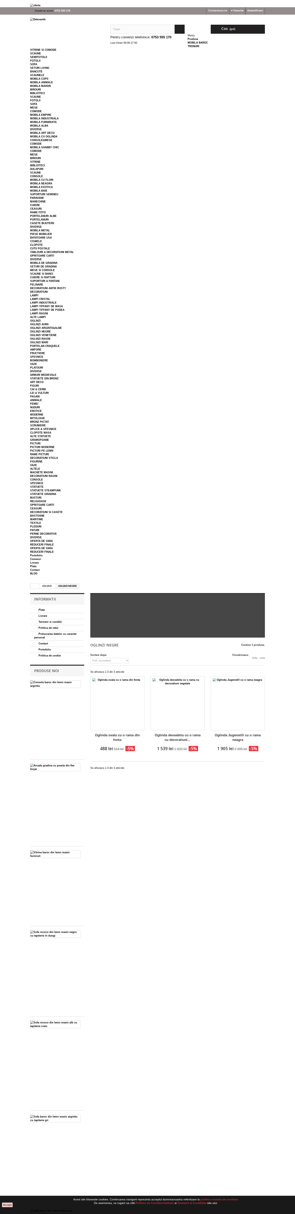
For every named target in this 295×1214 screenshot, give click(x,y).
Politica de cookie (49, 655)
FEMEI (34, 403)
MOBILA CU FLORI (41, 179)
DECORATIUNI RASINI (43, 475)
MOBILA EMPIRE (40, 114)
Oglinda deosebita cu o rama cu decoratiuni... (177, 737)
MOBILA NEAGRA (41, 183)
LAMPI (34, 295)
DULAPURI (36, 169)
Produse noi (46, 670)
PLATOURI (36, 367)
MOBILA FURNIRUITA (43, 122)
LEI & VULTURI (39, 392)
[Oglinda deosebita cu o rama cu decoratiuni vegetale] (178, 703)
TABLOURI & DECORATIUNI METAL (52, 252)
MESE (34, 107)
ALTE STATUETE (40, 436)
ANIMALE (36, 400)
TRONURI (193, 46)
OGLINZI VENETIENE (43, 335)
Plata (33, 566)
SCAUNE (35, 53)
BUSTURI (36, 497)
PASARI (35, 396)
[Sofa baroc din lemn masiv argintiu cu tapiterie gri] (55, 1118)
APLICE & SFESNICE (43, 429)
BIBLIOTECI (37, 93)
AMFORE (35, 349)
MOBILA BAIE (38, 190)
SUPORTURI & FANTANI (45, 280)
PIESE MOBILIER (41, 234)
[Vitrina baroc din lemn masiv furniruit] (55, 854)
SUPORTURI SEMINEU (44, 194)
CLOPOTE (36, 244)
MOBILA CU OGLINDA (43, 136)
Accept (7, 1204)
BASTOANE (37, 515)
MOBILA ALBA (39, 125)
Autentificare (255, 10)
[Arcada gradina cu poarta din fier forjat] (55, 767)
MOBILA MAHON (40, 85)
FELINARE (36, 284)
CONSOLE (36, 176)
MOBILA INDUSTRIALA (44, 118)
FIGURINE (36, 461)
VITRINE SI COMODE (43, 49)
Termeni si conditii (50, 621)
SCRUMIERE (38, 425)
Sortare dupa (98, 654)
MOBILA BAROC (198, 42)
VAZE (33, 364)
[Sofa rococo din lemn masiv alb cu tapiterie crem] (55, 1024)
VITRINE (35, 161)
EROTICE (36, 410)
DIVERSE (36, 129)
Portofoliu (36, 555)
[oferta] (147, 5)
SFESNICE (36, 356)
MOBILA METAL (40, 230)
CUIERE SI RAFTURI (42, 277)
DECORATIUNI (39, 291)
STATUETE (37, 486)
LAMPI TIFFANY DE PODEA (47, 309)
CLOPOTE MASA (40, 432)
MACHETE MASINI (41, 472)
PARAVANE (37, 197)
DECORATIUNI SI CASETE (46, 512)
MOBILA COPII (39, 78)
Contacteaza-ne (217, 10)
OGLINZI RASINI (40, 338)
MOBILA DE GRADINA (43, 262)
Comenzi (35, 559)
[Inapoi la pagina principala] (34, 586)
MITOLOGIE (37, 418)
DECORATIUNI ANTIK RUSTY (48, 288)
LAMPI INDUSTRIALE (43, 302)
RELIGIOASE (38, 501)
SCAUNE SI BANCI (41, 273)
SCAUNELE (37, 75)
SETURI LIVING (39, 67)
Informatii (45, 599)
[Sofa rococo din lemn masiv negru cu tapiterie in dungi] (55, 934)
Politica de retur (48, 627)
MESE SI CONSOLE (42, 270)
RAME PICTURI (39, 454)
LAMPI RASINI (39, 313)
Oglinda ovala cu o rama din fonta (117, 737)
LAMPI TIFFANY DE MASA (46, 306)
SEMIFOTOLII (38, 57)
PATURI (34, 530)
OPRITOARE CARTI (42, 255)
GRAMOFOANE (39, 439)
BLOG (34, 573)
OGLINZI (35, 320)
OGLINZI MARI (39, 342)
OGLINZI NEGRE (40, 331)
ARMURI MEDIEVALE (43, 374)
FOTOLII (35, 60)
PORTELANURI (39, 219)
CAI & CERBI (38, 389)
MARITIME (36, 519)
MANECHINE (38, 201)
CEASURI (36, 208)
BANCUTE (36, 71)
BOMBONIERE (39, 360)
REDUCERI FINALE (42, 544)
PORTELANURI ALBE (43, 215)
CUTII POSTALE (40, 248)
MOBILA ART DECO (42, 132)
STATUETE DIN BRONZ (44, 378)
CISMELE (36, 241)
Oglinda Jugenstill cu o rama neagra (238, 737)
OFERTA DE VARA (41, 540)
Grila (254, 658)
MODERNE (36, 414)
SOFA (33, 64)
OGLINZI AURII (39, 324)
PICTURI (35, 443)
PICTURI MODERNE (42, 447)
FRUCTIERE (37, 353)
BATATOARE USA (41, 237)
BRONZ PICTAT (39, 421)
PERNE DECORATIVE (43, 533)
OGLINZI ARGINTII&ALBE (46, 327)
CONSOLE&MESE (41, 140)
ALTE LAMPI (38, 317)
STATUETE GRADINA (43, 494)
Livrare (34, 562)
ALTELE (35, 468)
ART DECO (37, 382)
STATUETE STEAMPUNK (45, 490)
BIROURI (35, 89)
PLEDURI (36, 526)
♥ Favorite (237, 10)
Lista (262, 658)
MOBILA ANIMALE (41, 82)
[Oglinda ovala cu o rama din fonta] (117, 703)
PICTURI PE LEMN (41, 450)
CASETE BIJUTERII (42, 223)
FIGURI (34, 385)
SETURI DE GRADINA (43, 266)
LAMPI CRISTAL (40, 299)
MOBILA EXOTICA (41, 187)
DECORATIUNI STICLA (44, 457)
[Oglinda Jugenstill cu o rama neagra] (238, 703)
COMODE (36, 111)
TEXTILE (35, 522)
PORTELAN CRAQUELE (45, 345)
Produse (193, 39)
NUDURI (35, 407)
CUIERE (35, 205)
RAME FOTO (38, 212)
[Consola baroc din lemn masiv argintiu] (55, 684)
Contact (35, 569)
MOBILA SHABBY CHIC (44, 147)
